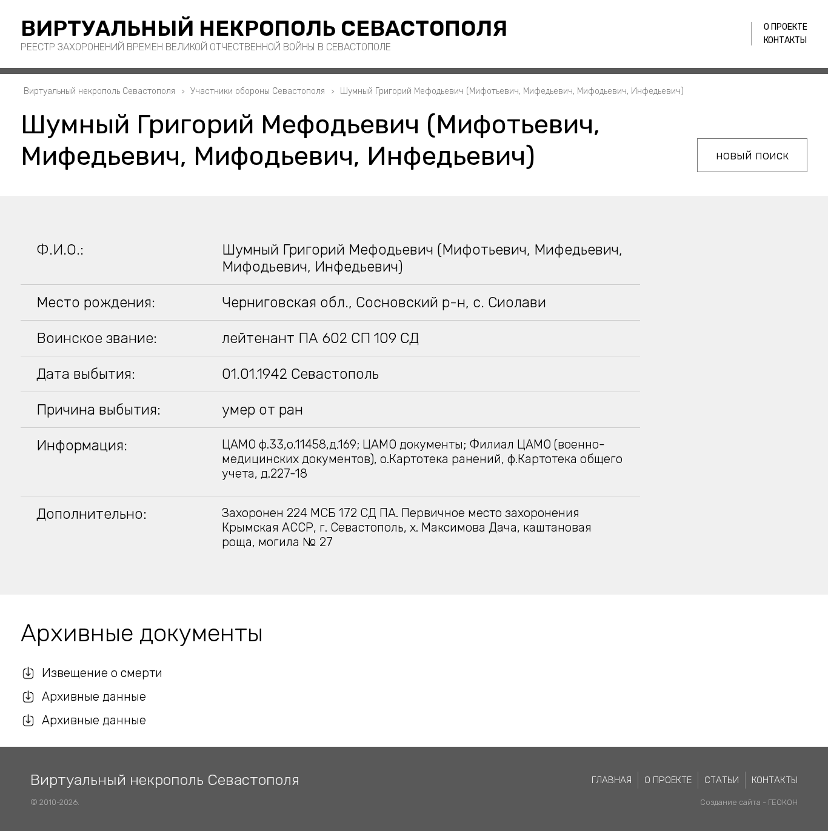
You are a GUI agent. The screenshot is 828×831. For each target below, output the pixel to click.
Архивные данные (94, 696)
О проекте (785, 27)
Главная (612, 780)
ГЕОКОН (783, 802)
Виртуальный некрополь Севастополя (264, 28)
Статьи (721, 780)
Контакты (785, 40)
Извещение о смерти (102, 673)
